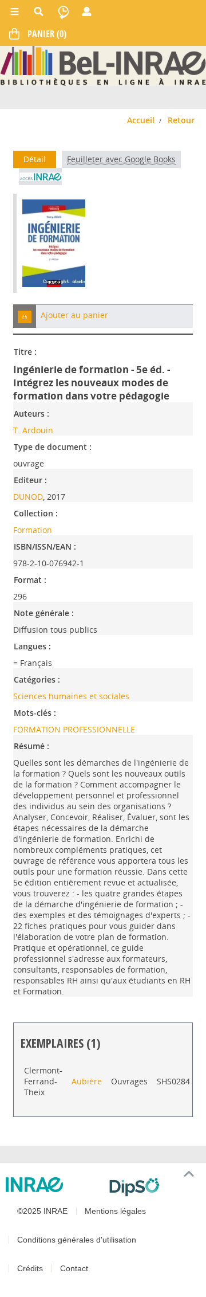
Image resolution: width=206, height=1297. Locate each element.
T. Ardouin (33, 430)
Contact (74, 1268)
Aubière (87, 1081)
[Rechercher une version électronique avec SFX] (40, 176)
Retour (181, 120)
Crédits (30, 1268)
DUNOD (28, 496)
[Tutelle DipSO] (153, 1187)
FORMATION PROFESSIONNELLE (74, 729)
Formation (32, 529)
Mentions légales (115, 1211)
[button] (24, 316)
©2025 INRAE (42, 1211)
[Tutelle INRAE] (53, 1184)
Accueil (140, 120)
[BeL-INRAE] (103, 65)
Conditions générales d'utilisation (76, 1239)
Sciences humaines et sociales (71, 696)
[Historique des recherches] (63, 11)
